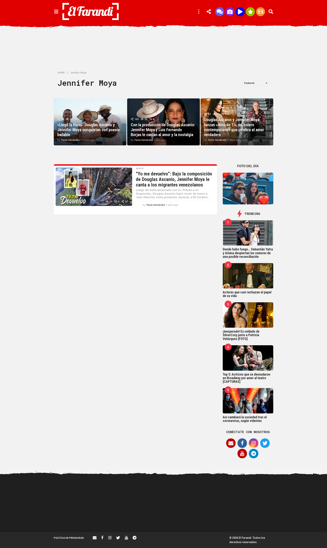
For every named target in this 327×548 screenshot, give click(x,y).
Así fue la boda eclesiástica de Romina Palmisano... (224, 518)
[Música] (240, 11)
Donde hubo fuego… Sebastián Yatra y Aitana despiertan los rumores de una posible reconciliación (248, 253)
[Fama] (229, 11)
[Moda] (250, 11)
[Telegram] (253, 453)
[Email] (231, 443)
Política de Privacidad (69, 537)
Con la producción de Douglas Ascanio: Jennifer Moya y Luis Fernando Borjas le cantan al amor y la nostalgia (163, 129)
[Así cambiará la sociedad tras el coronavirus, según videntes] (248, 400)
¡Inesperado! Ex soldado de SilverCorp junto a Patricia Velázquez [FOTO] (241, 335)
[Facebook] (242, 443)
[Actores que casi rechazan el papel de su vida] (248, 275)
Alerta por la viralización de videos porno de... (110, 518)
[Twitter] (265, 443)
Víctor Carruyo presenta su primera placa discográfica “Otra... (148, 520)
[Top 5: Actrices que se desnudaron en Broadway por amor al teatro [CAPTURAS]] (248, 358)
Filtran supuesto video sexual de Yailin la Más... (73, 518)
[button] (56, 12)
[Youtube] (242, 453)
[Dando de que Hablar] (219, 11)
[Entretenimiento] (260, 11)
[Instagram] (253, 443)
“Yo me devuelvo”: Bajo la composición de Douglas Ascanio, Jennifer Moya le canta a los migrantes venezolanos (174, 179)
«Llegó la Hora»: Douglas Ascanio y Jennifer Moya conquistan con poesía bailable (88, 129)
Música (140, 169)
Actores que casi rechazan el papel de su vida (247, 294)
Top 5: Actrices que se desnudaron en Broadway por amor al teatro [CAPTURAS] (246, 378)
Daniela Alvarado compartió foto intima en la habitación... (186, 520)
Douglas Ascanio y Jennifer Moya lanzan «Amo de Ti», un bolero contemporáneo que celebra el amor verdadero (234, 127)
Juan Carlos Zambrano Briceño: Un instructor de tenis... (300, 520)
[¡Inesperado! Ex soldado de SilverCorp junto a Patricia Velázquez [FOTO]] (248, 315)
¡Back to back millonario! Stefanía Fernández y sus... (262, 491)
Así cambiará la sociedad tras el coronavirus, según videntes (245, 419)
